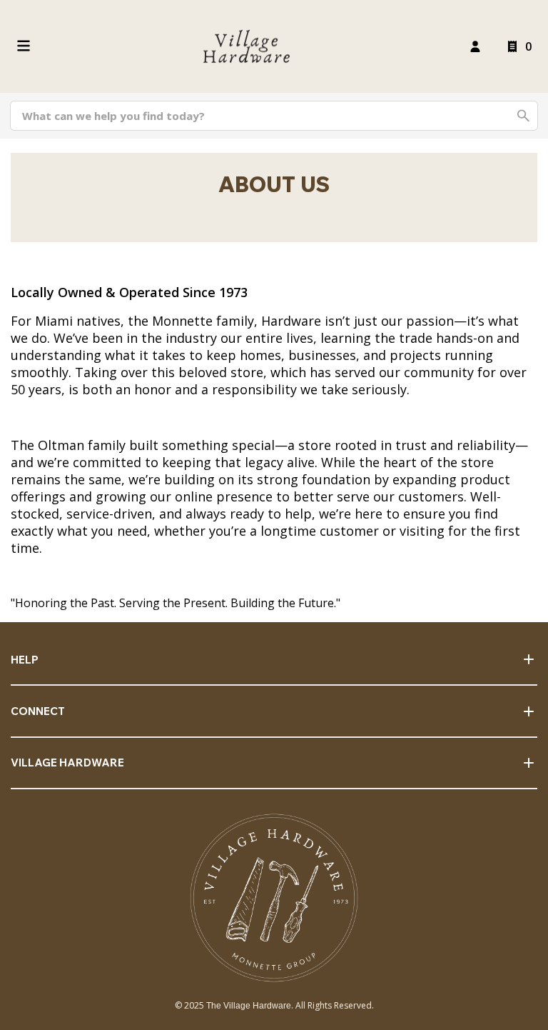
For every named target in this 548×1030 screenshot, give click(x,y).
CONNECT (38, 711)
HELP (25, 659)
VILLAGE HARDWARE (67, 762)
